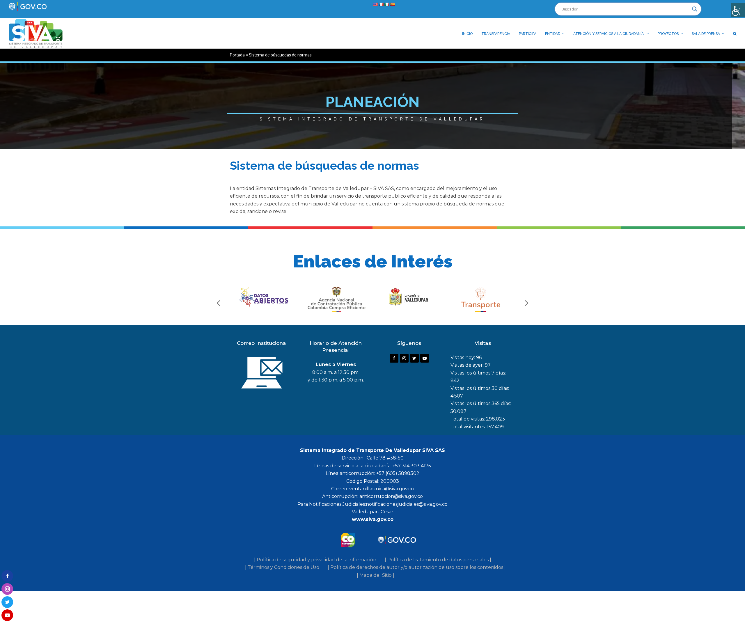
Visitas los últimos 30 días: (479, 388)
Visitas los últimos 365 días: (480, 403)
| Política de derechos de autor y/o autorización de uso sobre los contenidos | (417, 567)
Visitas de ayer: (467, 365)
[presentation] (218, 302)
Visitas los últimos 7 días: (478, 373)
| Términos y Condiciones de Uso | (283, 567)
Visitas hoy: (463, 357)
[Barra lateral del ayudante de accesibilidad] (738, 10)
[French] (381, 4)
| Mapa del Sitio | (375, 575)
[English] (375, 4)
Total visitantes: (468, 427)
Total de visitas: (468, 419)
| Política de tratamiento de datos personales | (438, 560)
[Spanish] (392, 4)
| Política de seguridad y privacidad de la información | (316, 560)
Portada (237, 55)
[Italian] (386, 4)
